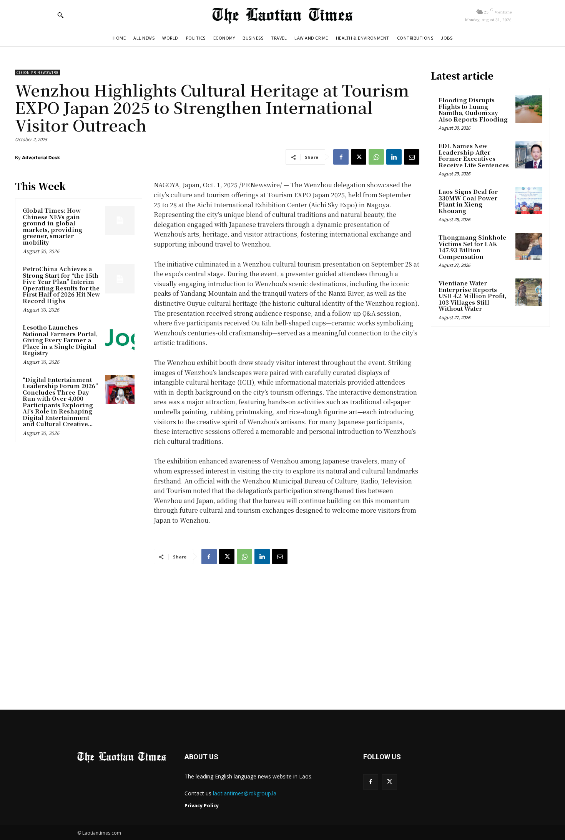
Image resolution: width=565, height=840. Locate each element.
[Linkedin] (394, 157)
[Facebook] (341, 157)
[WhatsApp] (376, 157)
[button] (60, 15)
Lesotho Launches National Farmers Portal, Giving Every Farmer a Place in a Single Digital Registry (60, 340)
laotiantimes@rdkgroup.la (244, 793)
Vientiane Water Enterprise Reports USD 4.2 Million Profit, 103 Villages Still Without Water (472, 295)
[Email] (411, 157)
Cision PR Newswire (37, 72)
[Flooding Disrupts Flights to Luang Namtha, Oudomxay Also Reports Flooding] (528, 108)
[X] (358, 157)
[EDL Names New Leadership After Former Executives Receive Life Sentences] (528, 154)
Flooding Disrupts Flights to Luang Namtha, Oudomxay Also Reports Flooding (473, 109)
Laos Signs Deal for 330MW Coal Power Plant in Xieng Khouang (468, 201)
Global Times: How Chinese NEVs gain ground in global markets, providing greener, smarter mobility (52, 226)
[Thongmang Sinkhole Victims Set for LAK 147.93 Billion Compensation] (528, 246)
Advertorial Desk (41, 157)
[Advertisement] (282, 629)
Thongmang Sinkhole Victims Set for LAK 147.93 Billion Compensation (472, 246)
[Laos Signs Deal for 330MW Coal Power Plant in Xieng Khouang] (528, 200)
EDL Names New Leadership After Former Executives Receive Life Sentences (474, 155)
